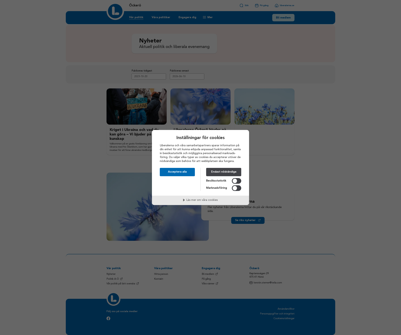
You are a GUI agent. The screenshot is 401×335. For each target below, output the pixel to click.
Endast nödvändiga (223, 171)
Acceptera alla (177, 171)
